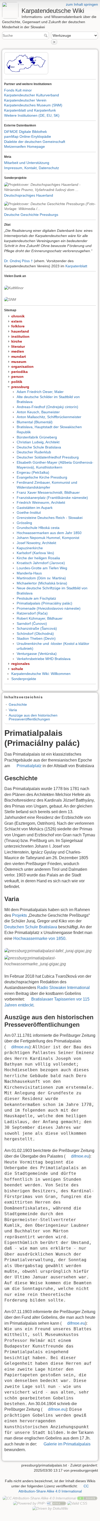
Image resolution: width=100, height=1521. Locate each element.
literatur (18, 346)
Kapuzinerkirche (30, 548)
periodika (19, 372)
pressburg (20, 387)
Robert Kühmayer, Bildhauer (40, 618)
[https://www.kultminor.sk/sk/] (14, 288)
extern (16, 321)
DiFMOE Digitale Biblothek (25, 132)
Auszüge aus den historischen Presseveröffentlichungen (33, 717)
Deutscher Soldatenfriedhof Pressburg (48, 457)
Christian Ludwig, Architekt (38, 442)
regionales (20, 664)
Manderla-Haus (29, 573)
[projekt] (50, 187)
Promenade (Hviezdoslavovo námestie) (49, 608)
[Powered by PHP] (29, 1503)
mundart (18, 356)
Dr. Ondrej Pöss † (18, 261)
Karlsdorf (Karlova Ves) (35, 553)
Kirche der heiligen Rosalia (38, 558)
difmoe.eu (20, 1047)
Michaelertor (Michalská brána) (42, 583)
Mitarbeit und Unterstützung (26, 163)
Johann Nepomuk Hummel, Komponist (48, 538)
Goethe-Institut (29, 512)
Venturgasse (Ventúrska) (37, 654)
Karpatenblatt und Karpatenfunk (30, 110)
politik (16, 382)
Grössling (24, 523)
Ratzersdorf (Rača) (32, 613)
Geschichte (18, 704)
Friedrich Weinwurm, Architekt (41, 502)
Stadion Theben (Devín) (36, 638)
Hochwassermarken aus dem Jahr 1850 (49, 533)
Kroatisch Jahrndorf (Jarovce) (41, 563)
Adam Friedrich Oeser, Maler (40, 392)
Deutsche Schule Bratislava (39, 447)
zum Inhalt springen (82, 4)
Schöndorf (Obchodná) (35, 633)
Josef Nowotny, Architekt (36, 543)
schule (17, 669)
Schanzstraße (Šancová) (37, 628)
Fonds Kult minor (18, 90)
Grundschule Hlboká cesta (38, 528)
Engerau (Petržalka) (33, 472)
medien (17, 351)
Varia (13, 710)
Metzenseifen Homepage (24, 146)
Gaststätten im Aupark (35, 508)
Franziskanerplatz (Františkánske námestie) (52, 498)
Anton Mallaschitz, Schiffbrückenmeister (49, 417)
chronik (18, 316)
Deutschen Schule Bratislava (30, 927)
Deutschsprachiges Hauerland (28, 195)
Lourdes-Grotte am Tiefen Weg (42, 568)
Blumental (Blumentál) (35, 422)
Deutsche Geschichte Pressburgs (31, 215)
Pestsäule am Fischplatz (36, 598)
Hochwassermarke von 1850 (39, 938)
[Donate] (87, 1498)
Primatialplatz (29, 766)
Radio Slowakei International (63, 987)
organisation (22, 366)
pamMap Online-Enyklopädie (27, 136)
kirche (16, 341)
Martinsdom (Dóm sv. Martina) (41, 578)
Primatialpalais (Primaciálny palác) (44, 603)
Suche (46, 35)
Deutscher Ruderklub (34, 452)
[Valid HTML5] (56, 1503)
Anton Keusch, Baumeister (38, 412)
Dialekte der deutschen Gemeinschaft (34, 142)
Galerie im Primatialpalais (67, 1444)
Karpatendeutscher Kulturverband (31, 95)
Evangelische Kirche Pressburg (42, 477)
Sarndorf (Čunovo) (32, 623)
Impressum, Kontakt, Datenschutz (31, 168)
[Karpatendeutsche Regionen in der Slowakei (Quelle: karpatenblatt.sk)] (26, 63)
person (17, 376)
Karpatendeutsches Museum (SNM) (33, 105)
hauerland (20, 331)
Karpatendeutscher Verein (25, 100)
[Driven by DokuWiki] (50, 1508)
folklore (18, 326)
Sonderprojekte (23, 679)
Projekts (19, 915)
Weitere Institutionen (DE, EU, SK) (31, 115)
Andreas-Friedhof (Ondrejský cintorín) (47, 407)
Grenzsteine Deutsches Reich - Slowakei (50, 518)
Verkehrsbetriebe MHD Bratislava (44, 659)
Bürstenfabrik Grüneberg (37, 437)
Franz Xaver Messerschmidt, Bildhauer (48, 492)
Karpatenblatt (76, 266)
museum (18, 362)
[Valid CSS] (77, 1503)
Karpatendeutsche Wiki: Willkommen (41, 674)
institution (20, 336)
